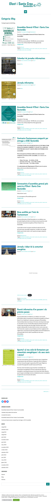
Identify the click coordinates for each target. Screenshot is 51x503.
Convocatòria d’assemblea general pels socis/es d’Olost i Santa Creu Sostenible (32, 186)
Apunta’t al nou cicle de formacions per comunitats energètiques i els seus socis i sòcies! (33, 352)
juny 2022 (3, 457)
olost (31, 48)
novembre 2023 (5, 439)
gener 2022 (4, 462)
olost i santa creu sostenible (36, 299)
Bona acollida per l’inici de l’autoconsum (28, 213)
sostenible (29, 49)
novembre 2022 (5, 447)
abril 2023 (3, 442)
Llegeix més (20, 44)
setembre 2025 (4, 429)
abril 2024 (3, 437)
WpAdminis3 (33, 32)
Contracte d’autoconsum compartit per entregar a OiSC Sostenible (32, 139)
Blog (22, 64)
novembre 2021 (5, 465)
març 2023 (3, 444)
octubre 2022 (4, 449)
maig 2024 (3, 434)
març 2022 (3, 459)
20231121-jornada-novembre (22, 295)
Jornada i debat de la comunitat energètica (30, 248)
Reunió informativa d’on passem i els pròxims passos (32, 310)
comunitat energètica (25, 48)
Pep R (34, 60)
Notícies (24, 235)
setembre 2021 (4, 467)
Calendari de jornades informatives (31, 58)
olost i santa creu (36, 48)
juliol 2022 (3, 454)
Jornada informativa (25, 82)
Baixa (30, 295)
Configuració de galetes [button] (7, 499)
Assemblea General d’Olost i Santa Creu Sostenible (33, 28)
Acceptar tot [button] (16, 499)
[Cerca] (48, 484)
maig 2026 (3, 427)
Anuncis (22, 47)
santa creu (24, 49)
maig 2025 (3, 432)
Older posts (46, 391)
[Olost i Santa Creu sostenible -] (25, 4)
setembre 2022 (4, 452)
